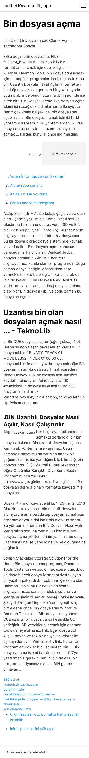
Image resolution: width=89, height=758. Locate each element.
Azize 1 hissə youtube (28, 194)
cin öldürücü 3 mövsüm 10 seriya (29, 694)
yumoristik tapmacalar (20, 684)
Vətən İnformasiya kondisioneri (37, 176)
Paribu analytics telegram (32, 203)
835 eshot (11, 679)
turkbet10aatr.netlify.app (27, 6)
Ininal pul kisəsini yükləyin (32, 729)
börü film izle (13, 689)
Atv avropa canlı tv (26, 185)
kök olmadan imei (17, 709)
